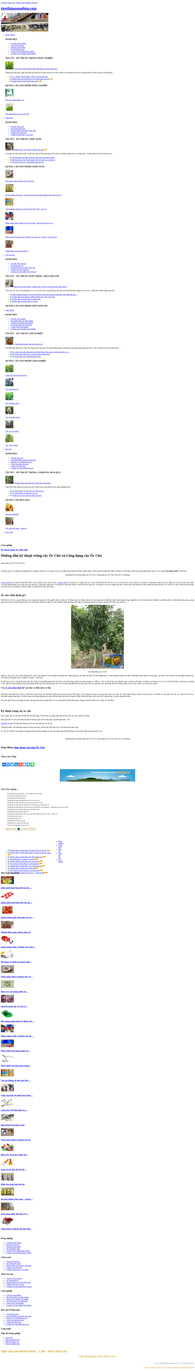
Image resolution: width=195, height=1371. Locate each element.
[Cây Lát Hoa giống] (9, 399)
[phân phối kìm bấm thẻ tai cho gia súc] (7, 883)
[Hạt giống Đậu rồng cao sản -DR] (9, 110)
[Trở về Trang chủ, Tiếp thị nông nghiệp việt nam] (19, 3)
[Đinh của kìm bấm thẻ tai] (7, 1180)
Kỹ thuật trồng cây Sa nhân (14, 816)
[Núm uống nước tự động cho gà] (7, 1135)
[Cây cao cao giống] (9, 427)
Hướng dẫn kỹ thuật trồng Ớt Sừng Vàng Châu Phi (28, 850)
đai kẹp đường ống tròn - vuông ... (17, 1199)
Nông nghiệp (10, 35)
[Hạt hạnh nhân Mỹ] (9, 510)
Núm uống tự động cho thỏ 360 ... (16, 1229)
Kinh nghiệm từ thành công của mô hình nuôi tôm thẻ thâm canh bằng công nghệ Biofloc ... (45, 295)
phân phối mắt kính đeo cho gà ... (16, 902)
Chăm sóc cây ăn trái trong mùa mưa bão (26, 495)
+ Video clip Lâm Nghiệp (19, 327)
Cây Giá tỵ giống (11, 445)
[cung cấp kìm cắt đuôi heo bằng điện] (7, 1091)
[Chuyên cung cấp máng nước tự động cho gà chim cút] (24, 21)
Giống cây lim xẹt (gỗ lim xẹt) (16, 375)
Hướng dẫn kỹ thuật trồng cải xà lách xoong (26, 866)
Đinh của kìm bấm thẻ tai (13, 1184)
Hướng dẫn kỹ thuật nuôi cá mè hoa (25, 301)
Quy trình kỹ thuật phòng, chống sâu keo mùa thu (30, 77)
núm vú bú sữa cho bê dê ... (13, 1169)
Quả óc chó (62, 582)
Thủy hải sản (10, 255)
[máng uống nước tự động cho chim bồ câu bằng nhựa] (7, 943)
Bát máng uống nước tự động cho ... (17, 1021)
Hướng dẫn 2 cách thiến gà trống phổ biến (29, 150)
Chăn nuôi (9, 118)
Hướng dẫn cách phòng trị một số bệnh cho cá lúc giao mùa (33, 297)
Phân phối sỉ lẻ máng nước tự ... (15, 1051)
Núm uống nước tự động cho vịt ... (17, 976)
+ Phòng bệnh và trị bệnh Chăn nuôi (23, 131)
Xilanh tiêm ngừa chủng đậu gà (16, 251)
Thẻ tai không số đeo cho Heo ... (16, 1080)
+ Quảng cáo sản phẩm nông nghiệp (23, 54)
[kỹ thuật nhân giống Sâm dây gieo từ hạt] (9, 344)
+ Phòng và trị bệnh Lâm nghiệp (21, 323)
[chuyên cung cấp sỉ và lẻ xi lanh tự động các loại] (7, 1002)
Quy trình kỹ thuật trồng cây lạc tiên (17, 796)
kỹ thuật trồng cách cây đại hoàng (16, 798)
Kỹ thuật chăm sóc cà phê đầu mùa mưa (26, 357)
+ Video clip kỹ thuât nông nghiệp (22, 52)
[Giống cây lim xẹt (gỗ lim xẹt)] (9, 372)
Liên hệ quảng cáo (12, 1342)
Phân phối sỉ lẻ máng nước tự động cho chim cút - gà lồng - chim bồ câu (31, 237)
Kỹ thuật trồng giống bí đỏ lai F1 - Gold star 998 (27, 873)
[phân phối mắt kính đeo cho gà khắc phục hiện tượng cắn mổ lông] (7, 898)
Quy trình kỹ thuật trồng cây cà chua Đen (25, 870)
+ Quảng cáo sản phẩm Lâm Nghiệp (23, 329)
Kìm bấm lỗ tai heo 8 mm (13, 1125)
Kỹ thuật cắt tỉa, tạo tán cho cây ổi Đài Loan (28, 491)
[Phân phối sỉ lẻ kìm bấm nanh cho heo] (7, 1061)
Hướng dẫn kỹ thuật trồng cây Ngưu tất (17, 811)
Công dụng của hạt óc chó (14, 818)
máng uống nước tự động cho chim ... (18, 947)
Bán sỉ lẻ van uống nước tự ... (14, 991)
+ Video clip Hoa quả (17, 466)
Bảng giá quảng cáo (12, 1340)
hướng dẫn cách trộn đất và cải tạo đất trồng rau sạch (31, 79)
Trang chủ (9, 1338)
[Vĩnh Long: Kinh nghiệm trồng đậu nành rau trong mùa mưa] (9, 69)
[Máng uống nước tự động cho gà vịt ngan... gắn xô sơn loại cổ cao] (9, 219)
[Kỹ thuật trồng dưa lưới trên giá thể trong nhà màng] (9, 483)
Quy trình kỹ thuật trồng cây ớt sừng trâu (24, 864)
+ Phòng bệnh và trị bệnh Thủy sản (22, 268)
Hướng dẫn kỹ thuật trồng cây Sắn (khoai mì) (26, 857)
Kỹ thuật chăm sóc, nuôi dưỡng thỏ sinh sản (28, 162)
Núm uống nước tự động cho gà (15, 1140)
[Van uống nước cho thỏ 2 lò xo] (7, 1210)
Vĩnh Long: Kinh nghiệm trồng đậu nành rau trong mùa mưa (35, 69)
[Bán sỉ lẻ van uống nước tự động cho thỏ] (7, 987)
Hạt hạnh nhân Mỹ (12, 514)
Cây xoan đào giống (12, 417)
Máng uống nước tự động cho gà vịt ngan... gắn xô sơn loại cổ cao (29, 223)
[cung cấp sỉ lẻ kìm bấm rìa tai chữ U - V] (7, 1106)
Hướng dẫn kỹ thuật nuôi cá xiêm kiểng (26, 299)
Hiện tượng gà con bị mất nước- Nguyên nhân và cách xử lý (33, 160)
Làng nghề (9, 532)
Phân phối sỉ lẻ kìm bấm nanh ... (16, 1065)
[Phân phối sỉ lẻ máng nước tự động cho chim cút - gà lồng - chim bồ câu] (9, 233)
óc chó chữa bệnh (13, 688)
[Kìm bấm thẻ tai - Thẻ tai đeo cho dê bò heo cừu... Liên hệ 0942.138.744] (24, 31)
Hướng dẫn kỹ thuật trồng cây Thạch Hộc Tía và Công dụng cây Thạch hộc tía (28, 805)
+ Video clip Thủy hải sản (19, 270)
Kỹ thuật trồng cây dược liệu (14, 550)
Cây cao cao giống (12, 431)
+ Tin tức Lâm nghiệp (18, 319)
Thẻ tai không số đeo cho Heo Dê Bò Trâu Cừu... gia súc (25, 209)
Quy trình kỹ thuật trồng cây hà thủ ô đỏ (18, 825)
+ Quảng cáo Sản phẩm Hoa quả (21, 468)
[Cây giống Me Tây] (9, 385)
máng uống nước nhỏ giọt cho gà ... (17, 917)
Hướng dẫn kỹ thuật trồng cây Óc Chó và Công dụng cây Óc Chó (24, 802)
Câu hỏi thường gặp (12, 1344)
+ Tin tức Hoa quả (16, 458)
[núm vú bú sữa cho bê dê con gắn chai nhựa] (7, 1165)
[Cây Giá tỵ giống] (9, 441)
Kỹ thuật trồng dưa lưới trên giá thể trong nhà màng (32, 483)
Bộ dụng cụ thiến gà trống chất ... (16, 962)
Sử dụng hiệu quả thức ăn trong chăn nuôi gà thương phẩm (33, 158)
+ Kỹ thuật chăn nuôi (17, 129)
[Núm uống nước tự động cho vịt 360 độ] (9, 177)
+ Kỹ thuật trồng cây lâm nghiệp (21, 321)
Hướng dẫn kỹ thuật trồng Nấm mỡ (23, 868)
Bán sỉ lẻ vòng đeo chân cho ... (15, 1154)
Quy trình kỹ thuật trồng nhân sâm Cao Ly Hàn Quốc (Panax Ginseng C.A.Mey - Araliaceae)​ (32, 814)
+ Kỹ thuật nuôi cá (16, 266)
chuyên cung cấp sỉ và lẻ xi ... (14, 1006)
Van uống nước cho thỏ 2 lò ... (15, 1214)
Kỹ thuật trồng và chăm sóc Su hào (22, 859)
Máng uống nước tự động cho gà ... (17, 1036)
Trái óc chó (5, 582)
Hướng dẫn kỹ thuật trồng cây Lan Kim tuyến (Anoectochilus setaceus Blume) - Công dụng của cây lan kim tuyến (37, 807)
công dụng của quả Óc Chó (29, 747)
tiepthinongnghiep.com (19, 8)
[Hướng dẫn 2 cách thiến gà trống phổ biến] (9, 150)
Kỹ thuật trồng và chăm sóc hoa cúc (25, 493)
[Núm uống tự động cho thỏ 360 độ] (7, 1224)
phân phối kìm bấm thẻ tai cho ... (16, 888)
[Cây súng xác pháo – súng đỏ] (9, 524)
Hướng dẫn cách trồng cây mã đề (16, 820)
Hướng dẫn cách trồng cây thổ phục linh (18, 823)
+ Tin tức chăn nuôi (17, 127)
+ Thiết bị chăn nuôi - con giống (21, 135)
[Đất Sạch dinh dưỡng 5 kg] (9, 96)
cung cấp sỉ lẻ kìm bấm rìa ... (14, 1110)
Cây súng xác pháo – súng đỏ (16, 528)
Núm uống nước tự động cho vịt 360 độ (19, 181)
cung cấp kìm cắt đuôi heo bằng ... (17, 1095)
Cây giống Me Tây (12, 389)
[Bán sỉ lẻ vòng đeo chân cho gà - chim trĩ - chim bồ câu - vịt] (7, 1150)
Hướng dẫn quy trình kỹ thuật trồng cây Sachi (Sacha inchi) (23, 809)
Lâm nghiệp (9, 310)
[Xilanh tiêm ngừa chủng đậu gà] (9, 247)
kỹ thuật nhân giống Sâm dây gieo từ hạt (28, 344)
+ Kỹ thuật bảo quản (17, 50)
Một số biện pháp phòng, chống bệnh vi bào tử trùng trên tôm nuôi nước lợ (40, 287)
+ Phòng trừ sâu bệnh (17, 48)
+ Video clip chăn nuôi (18, 133)
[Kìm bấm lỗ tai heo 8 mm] (7, 1121)
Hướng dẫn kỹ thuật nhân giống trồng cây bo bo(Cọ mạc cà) (23, 800)
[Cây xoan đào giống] (9, 413)
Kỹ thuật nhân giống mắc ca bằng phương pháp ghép (31, 354)
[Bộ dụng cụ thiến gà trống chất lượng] (7, 957)
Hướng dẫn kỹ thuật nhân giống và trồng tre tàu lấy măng (30, 853)
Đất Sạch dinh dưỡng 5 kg (14, 100)
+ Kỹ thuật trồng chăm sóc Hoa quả (22, 460)
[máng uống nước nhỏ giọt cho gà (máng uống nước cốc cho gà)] (7, 913)
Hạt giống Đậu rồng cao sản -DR (17, 114)
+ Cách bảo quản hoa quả (19, 464)
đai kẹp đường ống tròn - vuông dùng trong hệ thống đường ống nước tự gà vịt (33, 195)
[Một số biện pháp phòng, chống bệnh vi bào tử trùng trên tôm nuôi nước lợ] (9, 287)
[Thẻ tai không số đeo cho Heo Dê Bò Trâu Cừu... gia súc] (9, 205)
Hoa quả (8, 449)
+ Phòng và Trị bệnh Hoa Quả (21, 462)
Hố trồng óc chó (7, 723)
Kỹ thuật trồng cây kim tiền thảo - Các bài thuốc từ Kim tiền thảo (24, 793)
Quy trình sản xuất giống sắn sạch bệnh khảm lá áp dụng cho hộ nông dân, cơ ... (40, 352)
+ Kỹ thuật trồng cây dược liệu (21, 325)
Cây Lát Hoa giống (12, 403)
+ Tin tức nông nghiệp (18, 43)
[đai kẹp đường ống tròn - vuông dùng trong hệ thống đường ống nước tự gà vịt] (9, 191)
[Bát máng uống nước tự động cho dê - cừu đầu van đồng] (7, 1017)
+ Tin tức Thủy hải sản (18, 264)
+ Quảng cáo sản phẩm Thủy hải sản (23, 272)
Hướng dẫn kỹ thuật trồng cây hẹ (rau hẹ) (25, 861)
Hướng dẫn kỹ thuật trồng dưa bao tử (25, 81)
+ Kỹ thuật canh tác (17, 45)
